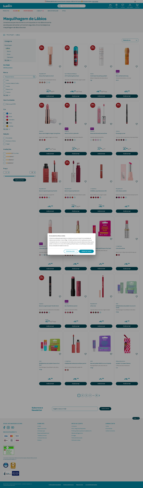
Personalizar (70, 251)
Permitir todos (86, 251)
